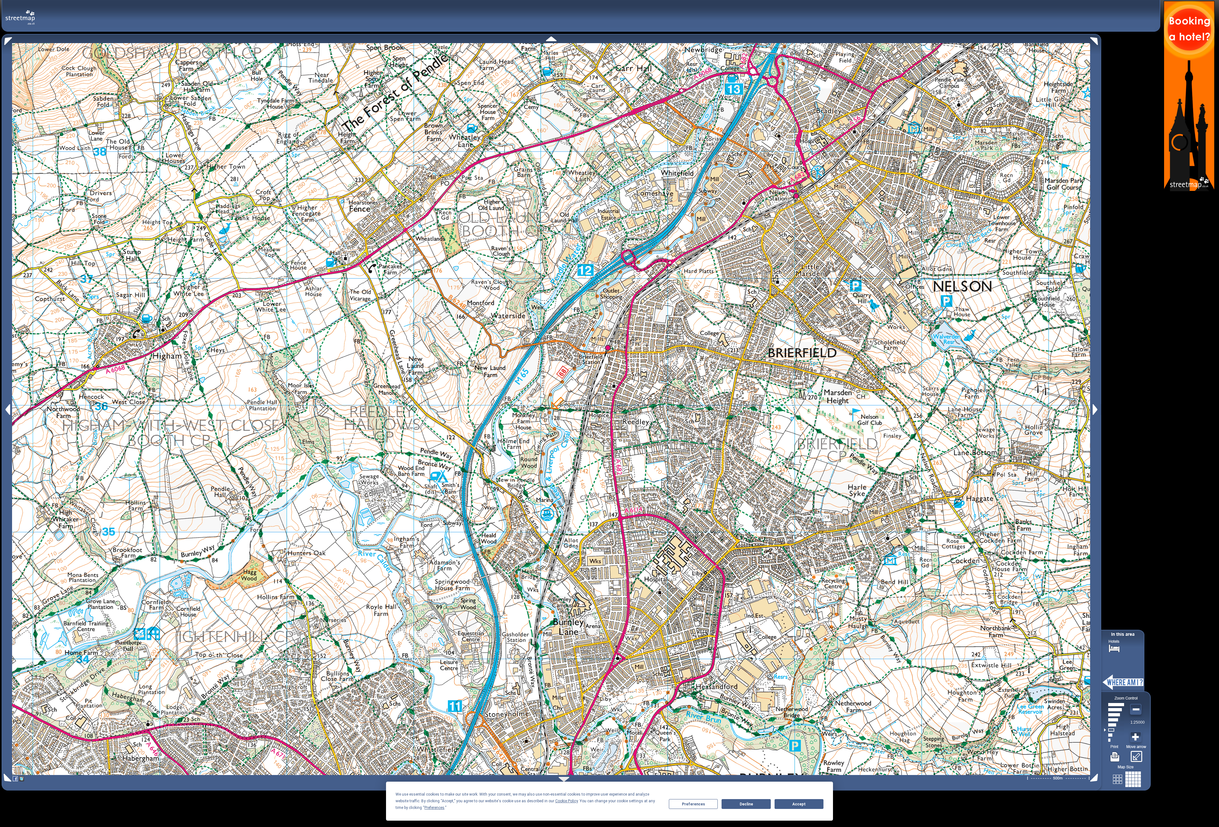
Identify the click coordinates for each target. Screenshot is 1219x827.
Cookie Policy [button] (566, 801)
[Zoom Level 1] (1114, 740)
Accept (799, 804)
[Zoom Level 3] (1114, 730)
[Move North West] (7, 39)
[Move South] (564, 779)
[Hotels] (1114, 647)
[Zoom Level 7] (1114, 709)
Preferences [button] (434, 807)
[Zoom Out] (1136, 710)
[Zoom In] (1136, 737)
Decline (746, 804)
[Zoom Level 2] (1114, 735)
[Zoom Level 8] (1114, 704)
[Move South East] (1095, 778)
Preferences (693, 804)
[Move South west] (6, 778)
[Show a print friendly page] (1115, 754)
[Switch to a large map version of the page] (1127, 778)
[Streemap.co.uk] (20, 14)
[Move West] (7, 409)
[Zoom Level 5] (1114, 719)
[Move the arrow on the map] (1136, 754)
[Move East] (1096, 409)
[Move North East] (1095, 39)
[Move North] (551, 39)
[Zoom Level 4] (1114, 724)
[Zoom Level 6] (1114, 714)
